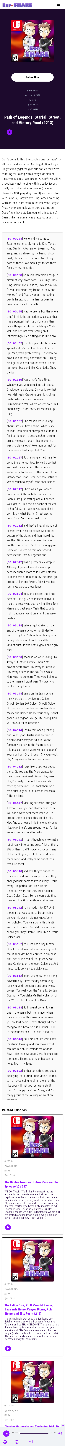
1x (30, 1441)
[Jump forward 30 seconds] (16, 1441)
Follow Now (32, 77)
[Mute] (60, 1433)
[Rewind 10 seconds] (5, 1441)
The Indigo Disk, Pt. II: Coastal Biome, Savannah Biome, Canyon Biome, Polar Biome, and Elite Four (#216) (29, 1309)
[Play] (6, 1433)
